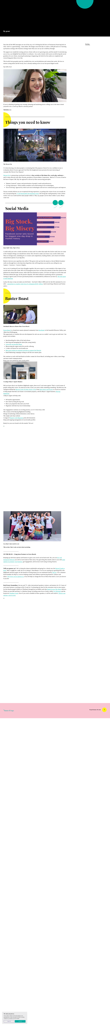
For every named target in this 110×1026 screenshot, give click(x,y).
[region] (14, 1018)
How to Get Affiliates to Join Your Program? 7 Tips (95, 89)
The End (87, 65)
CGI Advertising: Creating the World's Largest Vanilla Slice (95, 332)
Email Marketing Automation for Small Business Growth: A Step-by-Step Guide (95, 114)
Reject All (9, 1021)
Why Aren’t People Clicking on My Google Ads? (95, 162)
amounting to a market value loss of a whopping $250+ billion (25, 284)
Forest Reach (7, 330)
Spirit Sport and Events (46, 389)
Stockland (41, 330)
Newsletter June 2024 (89, 186)
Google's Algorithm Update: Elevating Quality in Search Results (95, 283)
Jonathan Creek (13, 593)
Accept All (20, 1021)
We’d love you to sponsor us (15, 576)
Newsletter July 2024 (89, 138)
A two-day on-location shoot (14, 344)
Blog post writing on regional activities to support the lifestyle (23, 350)
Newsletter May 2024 (89, 234)
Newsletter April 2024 (89, 307)
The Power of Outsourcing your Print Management (95, 210)
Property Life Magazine (16, 418)
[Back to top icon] (104, 710)
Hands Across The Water (54, 589)
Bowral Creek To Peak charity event (26, 389)
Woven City (6, 175)
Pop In (54, 572)
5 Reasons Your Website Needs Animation (94, 258)
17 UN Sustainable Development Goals (28, 193)
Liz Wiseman (57, 591)
